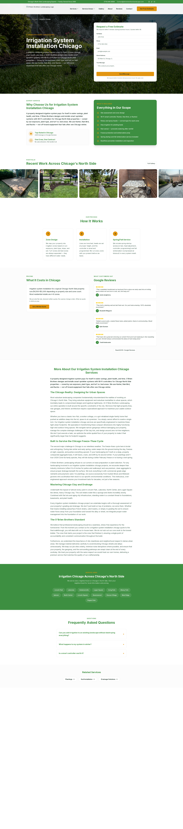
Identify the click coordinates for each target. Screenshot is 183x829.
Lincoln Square (83, 595)
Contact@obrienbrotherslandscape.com (130, 1)
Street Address (100, 55)
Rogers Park (91, 600)
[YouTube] (154, 1)
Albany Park (124, 590)
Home (28, 19)
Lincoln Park (59, 590)
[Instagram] (149, 1)
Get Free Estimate (147, 9)
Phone (98, 41)
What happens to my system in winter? (91, 644)
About (110, 9)
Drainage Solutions (108, 679)
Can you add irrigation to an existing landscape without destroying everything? (91, 634)
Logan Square (98, 590)
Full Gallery (151, 163)
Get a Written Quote (39, 306)
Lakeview (71, 590)
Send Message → (125, 74)
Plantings (68, 679)
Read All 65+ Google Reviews (125, 350)
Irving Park (111, 590)
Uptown (56, 595)
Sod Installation (86, 679)
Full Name (99, 33)
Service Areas (87, 9)
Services (73, 9)
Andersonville (84, 590)
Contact (129, 9)
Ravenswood (97, 595)
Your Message (100, 62)
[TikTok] (151, 1)
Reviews (119, 9)
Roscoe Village (112, 595)
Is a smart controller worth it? (91, 653)
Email (97, 48)
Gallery (101, 9)
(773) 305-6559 (109, 1)
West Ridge (125, 595)
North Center (68, 595)
